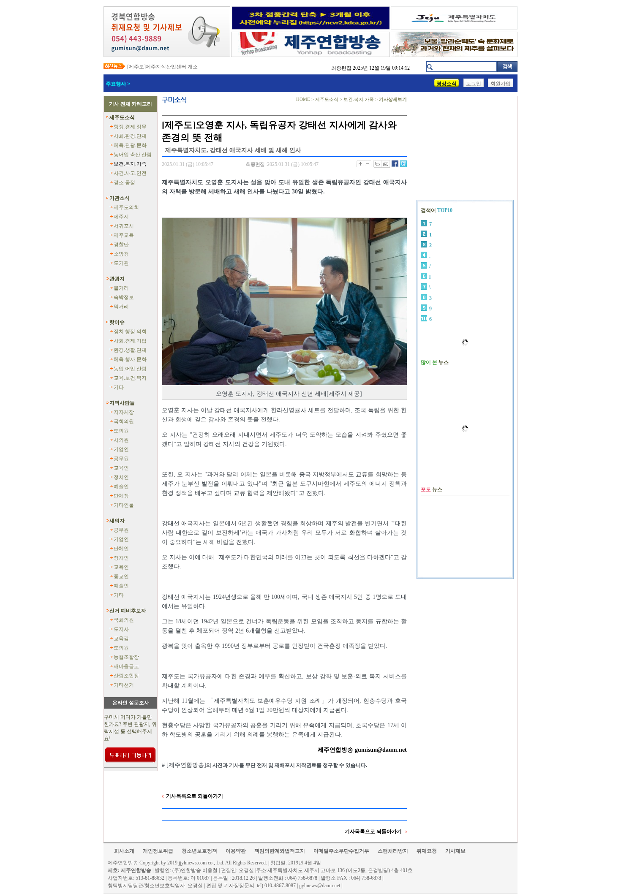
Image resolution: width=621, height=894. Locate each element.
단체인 (121, 549)
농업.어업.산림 (130, 369)
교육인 (121, 468)
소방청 (121, 254)
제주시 (121, 217)
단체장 (121, 496)
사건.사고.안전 (130, 173)
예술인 (121, 486)
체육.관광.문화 (130, 145)
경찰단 (121, 244)
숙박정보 (124, 297)
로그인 (473, 84)
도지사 (121, 629)
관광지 (117, 279)
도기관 (121, 263)
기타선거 (124, 685)
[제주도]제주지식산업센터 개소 (162, 67)
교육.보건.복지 (130, 378)
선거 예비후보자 (127, 611)
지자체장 (124, 412)
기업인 (121, 449)
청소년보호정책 (199, 851)
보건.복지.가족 (130, 164)
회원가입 (500, 84)
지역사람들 (122, 403)
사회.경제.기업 (130, 341)
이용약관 (236, 851)
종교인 (121, 576)
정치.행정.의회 (130, 331)
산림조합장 (126, 676)
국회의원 (124, 421)
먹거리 (121, 307)
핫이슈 (117, 322)
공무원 (121, 459)
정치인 (121, 477)
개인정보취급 (158, 851)
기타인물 (124, 505)
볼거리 (121, 288)
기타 (119, 387)
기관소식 (119, 198)
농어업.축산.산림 (133, 155)
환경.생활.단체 (130, 350)
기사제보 (455, 851)
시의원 (121, 440)
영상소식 (446, 84)
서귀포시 (124, 226)
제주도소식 (122, 117)
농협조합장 (126, 657)
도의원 (121, 431)
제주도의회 (126, 207)
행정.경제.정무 (130, 127)
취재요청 (427, 851)
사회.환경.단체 (130, 136)
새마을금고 (126, 666)
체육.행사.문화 (130, 359)
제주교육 (124, 235)
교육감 (121, 638)
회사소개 (124, 851)
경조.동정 (124, 182)
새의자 (117, 521)
